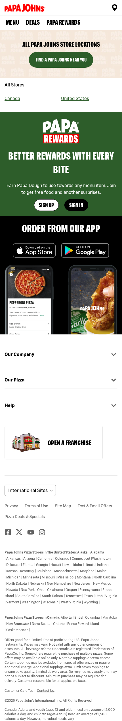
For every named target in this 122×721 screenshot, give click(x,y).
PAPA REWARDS (63, 22)
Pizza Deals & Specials (25, 516)
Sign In (76, 205)
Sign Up (46, 205)
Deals (33, 22)
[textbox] (61, 635)
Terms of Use (36, 506)
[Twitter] (21, 532)
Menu (12, 22)
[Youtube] (33, 532)
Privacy (11, 506)
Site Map (63, 506)
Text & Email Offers (95, 506)
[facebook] (10, 532)
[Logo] (26, 8)
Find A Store (114, 7)
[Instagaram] (44, 532)
